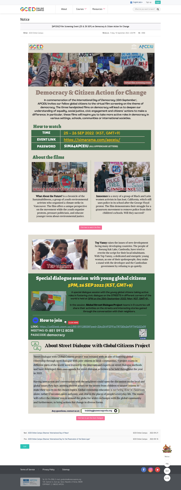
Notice (167, 457)
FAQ (167, 464)
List (24, 447)
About (64, 9)
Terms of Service (27, 470)
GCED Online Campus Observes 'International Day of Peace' (48, 433)
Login (158, 2)
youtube (157, 469)
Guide (167, 478)
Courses (80, 9)
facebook (143, 469)
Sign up (148, 2)
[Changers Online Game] (167, 448)
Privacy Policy (48, 470)
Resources (97, 9)
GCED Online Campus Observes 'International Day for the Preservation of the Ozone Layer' (59, 439)
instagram (150, 469)
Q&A (167, 471)
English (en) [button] (136, 2)
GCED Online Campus (32, 9)
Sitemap (66, 470)
